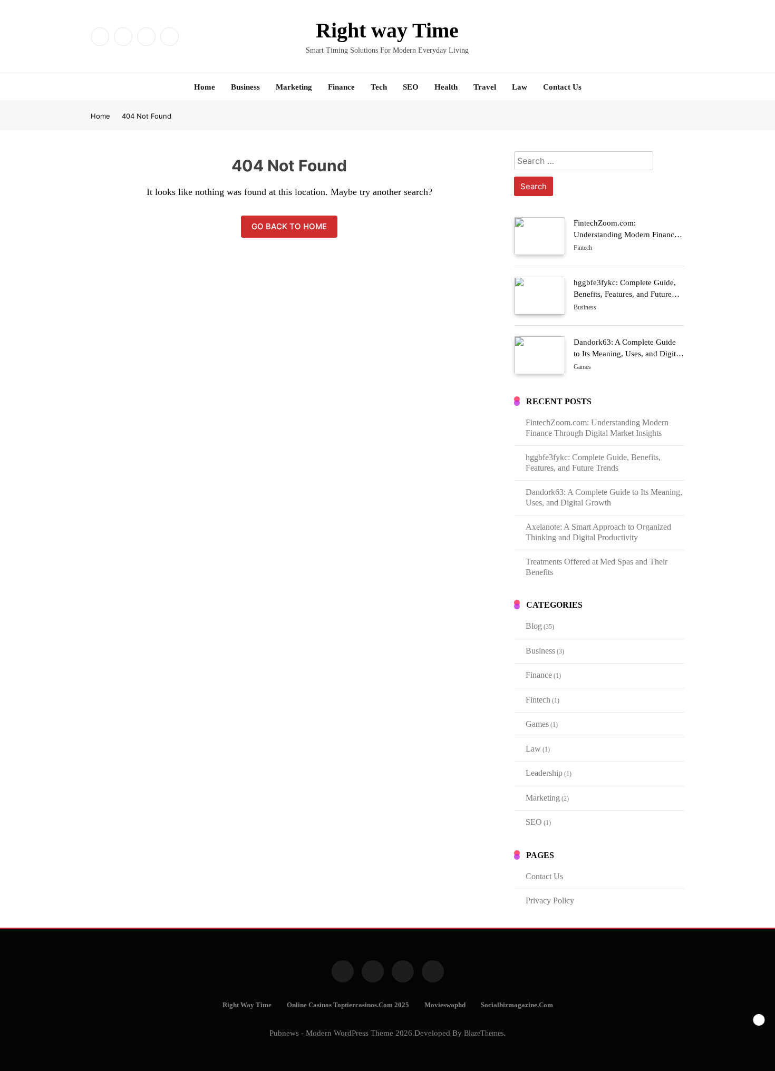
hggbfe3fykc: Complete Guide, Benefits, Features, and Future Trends (625, 294)
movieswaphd (445, 1005)
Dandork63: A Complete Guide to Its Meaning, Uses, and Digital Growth (628, 353)
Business (245, 87)
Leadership (544, 772)
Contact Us (562, 87)
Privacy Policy (550, 900)
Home (204, 87)
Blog (534, 625)
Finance (341, 87)
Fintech (583, 248)
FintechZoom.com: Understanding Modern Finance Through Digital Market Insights (627, 234)
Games (582, 367)
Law (519, 87)
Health (446, 87)
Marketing (294, 87)
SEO (411, 87)
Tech (379, 87)
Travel (484, 87)
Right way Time (387, 30)
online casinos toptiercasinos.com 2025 (348, 1005)
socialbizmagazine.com (517, 1005)
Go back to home (289, 226)
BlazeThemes (483, 1033)
